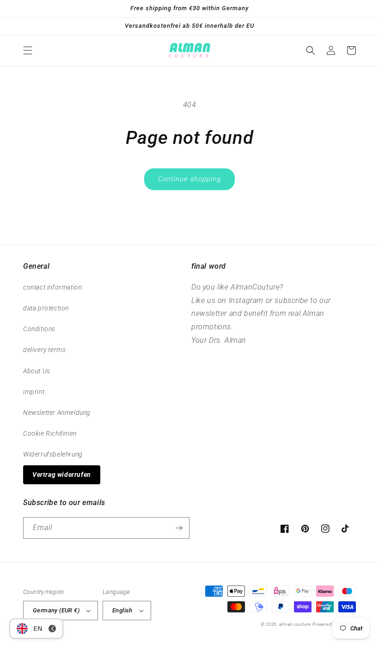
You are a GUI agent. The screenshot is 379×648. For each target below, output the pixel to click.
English (122, 610)
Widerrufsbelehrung (53, 454)
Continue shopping (189, 179)
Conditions (39, 329)
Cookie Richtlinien (50, 433)
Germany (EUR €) (56, 610)
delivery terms (44, 349)
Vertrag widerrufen (61, 474)
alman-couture (295, 624)
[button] (28, 50)
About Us (36, 371)
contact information (52, 287)
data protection (46, 308)
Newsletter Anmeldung (57, 412)
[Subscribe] (179, 528)
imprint (33, 391)
